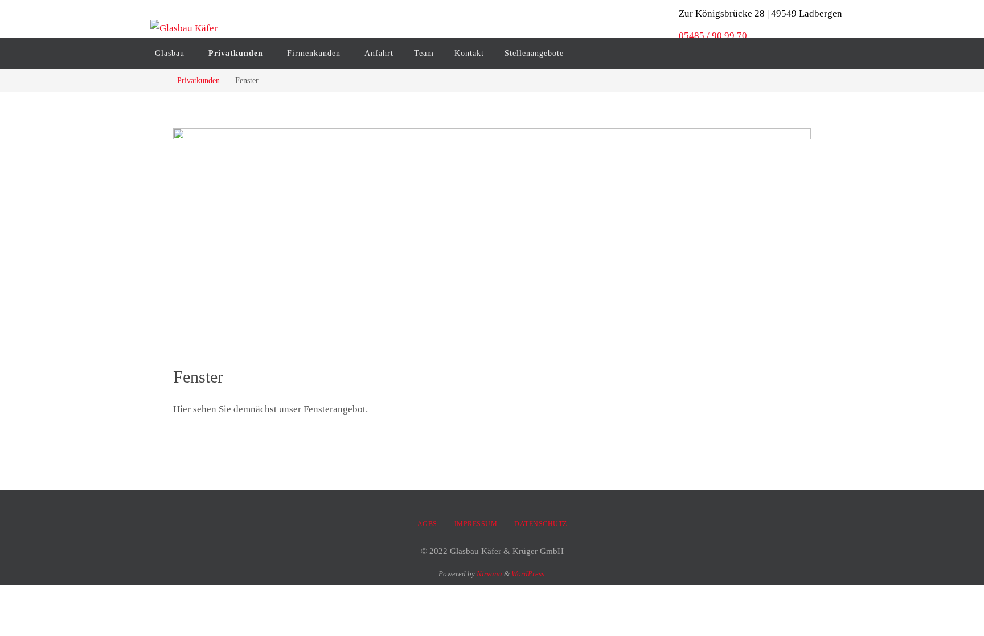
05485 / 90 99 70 (713, 35)
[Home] (158, 80)
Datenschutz (540, 524)
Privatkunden (198, 80)
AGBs (427, 524)
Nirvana (489, 573)
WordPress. (528, 573)
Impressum (476, 524)
